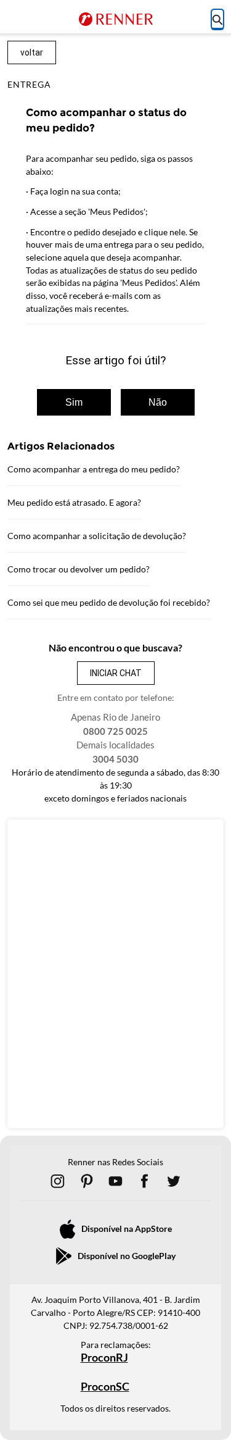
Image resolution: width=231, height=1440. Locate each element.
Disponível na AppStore (126, 1228)
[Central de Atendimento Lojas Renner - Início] (116, 19)
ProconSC (105, 1386)
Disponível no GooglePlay (127, 1255)
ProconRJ (104, 1357)
